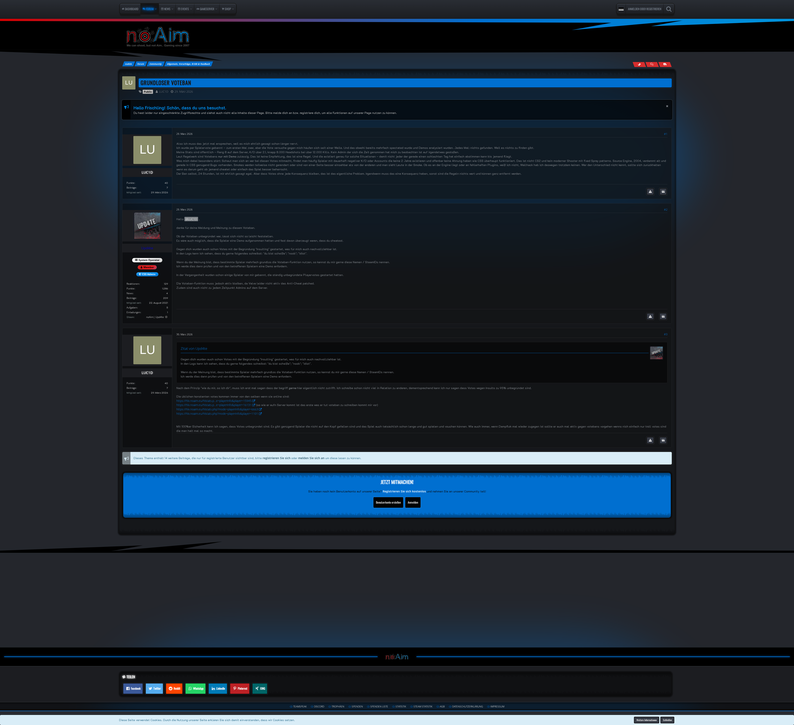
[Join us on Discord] (664, 64)
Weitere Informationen (646, 720)
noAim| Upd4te (155, 317)
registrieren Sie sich (277, 458)
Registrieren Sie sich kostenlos (404, 491)
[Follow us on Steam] (639, 64)
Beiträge (131, 187)
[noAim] (397, 37)
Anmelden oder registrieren (644, 9)
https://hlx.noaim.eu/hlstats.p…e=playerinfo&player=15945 (213, 401)
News (130, 293)
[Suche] (668, 9)
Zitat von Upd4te (194, 348)
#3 (665, 334)
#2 (665, 209)
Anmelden (413, 502)
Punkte (130, 183)
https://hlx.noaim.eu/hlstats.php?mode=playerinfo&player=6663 (217, 409)
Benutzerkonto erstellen (388, 502)
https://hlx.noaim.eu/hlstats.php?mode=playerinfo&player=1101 (217, 414)
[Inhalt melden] (650, 192)
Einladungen (133, 312)
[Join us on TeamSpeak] (652, 64)
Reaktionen (133, 283)
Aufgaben (132, 307)
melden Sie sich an (311, 458)
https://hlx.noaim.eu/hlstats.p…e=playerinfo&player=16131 (213, 405)
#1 (665, 134)
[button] (621, 9)
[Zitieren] (663, 192)
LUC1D (163, 91)
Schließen (667, 720)
